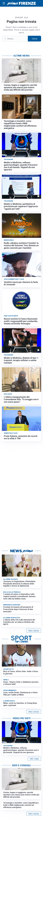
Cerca (34, 38)
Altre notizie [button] (33, 631)
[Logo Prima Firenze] (21, 3)
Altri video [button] (34, 759)
